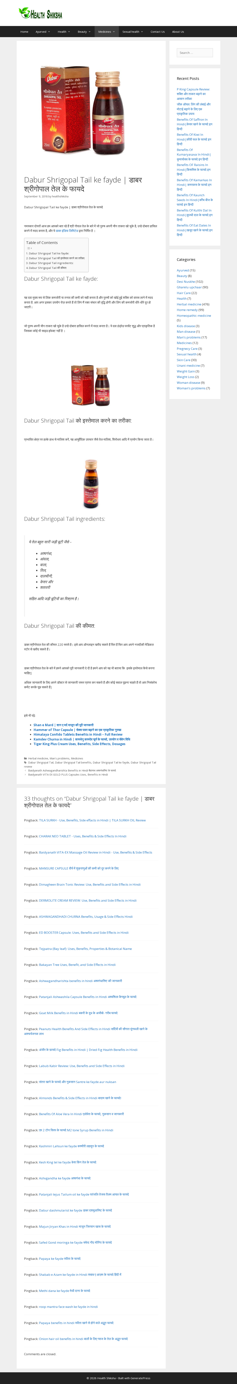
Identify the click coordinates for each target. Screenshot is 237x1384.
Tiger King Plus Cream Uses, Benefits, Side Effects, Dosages (79, 744)
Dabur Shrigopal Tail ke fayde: (49, 253)
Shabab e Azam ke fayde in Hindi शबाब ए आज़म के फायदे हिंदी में (80, 1274)
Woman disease (188, 382)
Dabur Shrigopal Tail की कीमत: (48, 268)
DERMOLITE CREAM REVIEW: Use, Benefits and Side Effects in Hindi (88, 900)
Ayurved (41, 31)
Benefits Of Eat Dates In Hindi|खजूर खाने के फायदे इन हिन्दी (195, 230)
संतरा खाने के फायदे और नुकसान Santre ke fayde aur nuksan (77, 1082)
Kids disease (186, 326)
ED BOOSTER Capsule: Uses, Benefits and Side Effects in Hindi (84, 932)
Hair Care (184, 293)
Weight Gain (186, 371)
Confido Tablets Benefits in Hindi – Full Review (86, 734)
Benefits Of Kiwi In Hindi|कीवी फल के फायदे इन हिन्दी (194, 139)
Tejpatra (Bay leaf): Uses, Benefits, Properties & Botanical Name (85, 949)
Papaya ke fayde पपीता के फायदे (60, 1258)
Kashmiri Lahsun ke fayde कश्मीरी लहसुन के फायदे (71, 1146)
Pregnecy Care (187, 348)
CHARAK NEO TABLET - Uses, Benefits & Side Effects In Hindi (82, 836)
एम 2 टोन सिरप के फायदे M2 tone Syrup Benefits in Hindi (76, 1130)
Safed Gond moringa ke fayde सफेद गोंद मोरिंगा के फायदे (75, 1242)
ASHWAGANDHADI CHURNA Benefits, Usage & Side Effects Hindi (86, 916)
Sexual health (131, 31)
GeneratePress (140, 1378)
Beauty (82, 31)
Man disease (186, 331)
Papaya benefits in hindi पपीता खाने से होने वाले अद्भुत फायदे (76, 1323)
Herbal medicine (38, 758)
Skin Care (183, 360)
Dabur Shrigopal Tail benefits (73, 762)
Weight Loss (185, 377)
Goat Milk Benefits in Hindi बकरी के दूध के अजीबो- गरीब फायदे (78, 1013)
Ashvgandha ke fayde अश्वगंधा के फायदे (65, 1178)
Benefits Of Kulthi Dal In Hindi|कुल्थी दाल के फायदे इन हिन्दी (195, 215)
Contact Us (158, 31)
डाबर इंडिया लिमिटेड (67, 231)
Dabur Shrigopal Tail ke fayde (111, 762)
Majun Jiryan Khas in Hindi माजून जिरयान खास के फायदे (75, 1226)
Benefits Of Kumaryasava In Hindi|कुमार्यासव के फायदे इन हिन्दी (194, 154)
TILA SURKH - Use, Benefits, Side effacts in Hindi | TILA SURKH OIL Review (92, 820)
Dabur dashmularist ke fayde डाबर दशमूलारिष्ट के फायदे (75, 1210)
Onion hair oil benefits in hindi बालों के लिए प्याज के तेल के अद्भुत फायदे (83, 1339)
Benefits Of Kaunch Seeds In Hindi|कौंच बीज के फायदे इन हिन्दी (195, 200)
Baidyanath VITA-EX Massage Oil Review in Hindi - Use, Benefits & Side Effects (95, 852)
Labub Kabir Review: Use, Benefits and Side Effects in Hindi (82, 1066)
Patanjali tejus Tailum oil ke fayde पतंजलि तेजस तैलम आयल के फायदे (84, 1194)
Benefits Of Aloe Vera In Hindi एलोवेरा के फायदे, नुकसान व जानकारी (81, 1114)
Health (62, 31)
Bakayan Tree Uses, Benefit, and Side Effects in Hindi (77, 965)
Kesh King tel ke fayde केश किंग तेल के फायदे (67, 1162)
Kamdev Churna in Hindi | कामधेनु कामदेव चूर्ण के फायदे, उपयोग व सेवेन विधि (82, 739)
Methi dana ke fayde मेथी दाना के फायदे (64, 1291)
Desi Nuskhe (186, 281)
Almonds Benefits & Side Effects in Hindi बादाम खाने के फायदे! (80, 1098)
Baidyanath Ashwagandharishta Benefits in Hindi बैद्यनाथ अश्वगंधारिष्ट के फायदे (72, 770)
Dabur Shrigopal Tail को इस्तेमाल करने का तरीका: (57, 258)
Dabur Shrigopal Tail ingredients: (51, 263)
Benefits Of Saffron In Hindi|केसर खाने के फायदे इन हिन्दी (194, 124)
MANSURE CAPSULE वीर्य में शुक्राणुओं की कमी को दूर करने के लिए (78, 868)
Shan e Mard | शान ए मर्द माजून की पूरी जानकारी (64, 725)
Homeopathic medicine (194, 315)
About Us (178, 31)
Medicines (104, 31)
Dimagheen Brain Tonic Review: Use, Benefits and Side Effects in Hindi (90, 884)
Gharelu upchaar (189, 287)
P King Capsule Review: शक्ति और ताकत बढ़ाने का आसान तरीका (193, 94)
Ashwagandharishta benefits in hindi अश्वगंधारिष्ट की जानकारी (80, 981)
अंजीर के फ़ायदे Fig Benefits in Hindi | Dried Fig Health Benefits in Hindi (88, 1050)
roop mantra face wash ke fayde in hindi (68, 1307)
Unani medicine (188, 365)
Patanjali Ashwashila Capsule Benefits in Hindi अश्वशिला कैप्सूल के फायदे (87, 997)
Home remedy (187, 310)
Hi (35, 734)
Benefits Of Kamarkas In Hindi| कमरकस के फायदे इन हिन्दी (194, 185)
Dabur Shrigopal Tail (41, 762)
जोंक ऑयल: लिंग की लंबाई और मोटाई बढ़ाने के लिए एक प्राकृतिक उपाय (194, 109)
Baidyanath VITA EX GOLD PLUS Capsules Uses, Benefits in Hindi (68, 774)
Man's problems (59, 758)
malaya (43, 734)
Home (24, 31)
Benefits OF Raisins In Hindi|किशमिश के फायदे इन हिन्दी (194, 169)
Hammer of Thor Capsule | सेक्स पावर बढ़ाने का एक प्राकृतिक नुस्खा (77, 730)
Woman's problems (191, 388)
